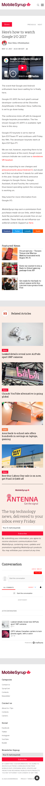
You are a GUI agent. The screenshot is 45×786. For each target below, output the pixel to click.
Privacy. (24, 779)
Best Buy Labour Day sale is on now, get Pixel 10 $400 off (21, 477)
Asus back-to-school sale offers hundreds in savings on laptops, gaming (20, 436)
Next (40, 24)
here (31, 222)
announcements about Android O (17, 169)
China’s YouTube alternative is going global (22, 395)
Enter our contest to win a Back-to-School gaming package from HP (30, 268)
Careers (5, 716)
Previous (32, 24)
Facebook (7, 231)
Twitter (17, 231)
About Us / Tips (7, 708)
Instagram (6, 735)
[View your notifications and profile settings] (40, 587)
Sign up (39, 569)
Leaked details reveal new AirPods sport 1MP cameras (21, 355)
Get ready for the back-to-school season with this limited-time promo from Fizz (31, 284)
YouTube (5, 739)
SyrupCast (6, 688)
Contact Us (6, 684)
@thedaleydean (23, 43)
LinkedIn (28, 231)
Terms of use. (32, 779)
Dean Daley (12, 43)
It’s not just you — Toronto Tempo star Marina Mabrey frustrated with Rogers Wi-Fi (30, 254)
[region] (22, 604)
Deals (5, 430)
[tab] (8, 587)
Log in (34, 569)
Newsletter (6, 696)
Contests (5, 692)
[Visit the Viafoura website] (37, 643)
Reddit (38, 231)
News (7, 24)
